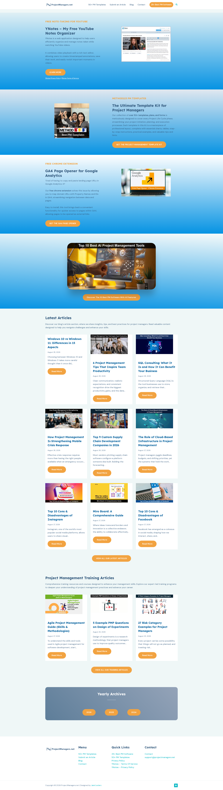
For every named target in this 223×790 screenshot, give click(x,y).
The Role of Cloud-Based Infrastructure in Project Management (155, 441)
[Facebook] (176, 785)
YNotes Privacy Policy (53, 78)
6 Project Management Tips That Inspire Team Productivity (109, 367)
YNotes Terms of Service (70, 78)
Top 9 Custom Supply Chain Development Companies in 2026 (108, 441)
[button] (161, 4)
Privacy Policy (118, 760)
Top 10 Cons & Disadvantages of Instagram (60, 515)
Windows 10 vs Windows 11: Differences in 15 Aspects (64, 343)
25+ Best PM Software (122, 754)
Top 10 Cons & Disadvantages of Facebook (150, 515)
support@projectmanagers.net (160, 757)
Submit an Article (118, 4)
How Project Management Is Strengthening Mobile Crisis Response (66, 441)
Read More (57, 371)
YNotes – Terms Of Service (125, 764)
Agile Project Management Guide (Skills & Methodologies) (66, 627)
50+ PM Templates (97, 4)
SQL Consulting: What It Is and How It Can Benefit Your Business (156, 367)
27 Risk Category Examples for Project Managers (152, 627)
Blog (132, 4)
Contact (141, 4)
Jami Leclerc (96, 785)
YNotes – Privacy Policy (123, 767)
